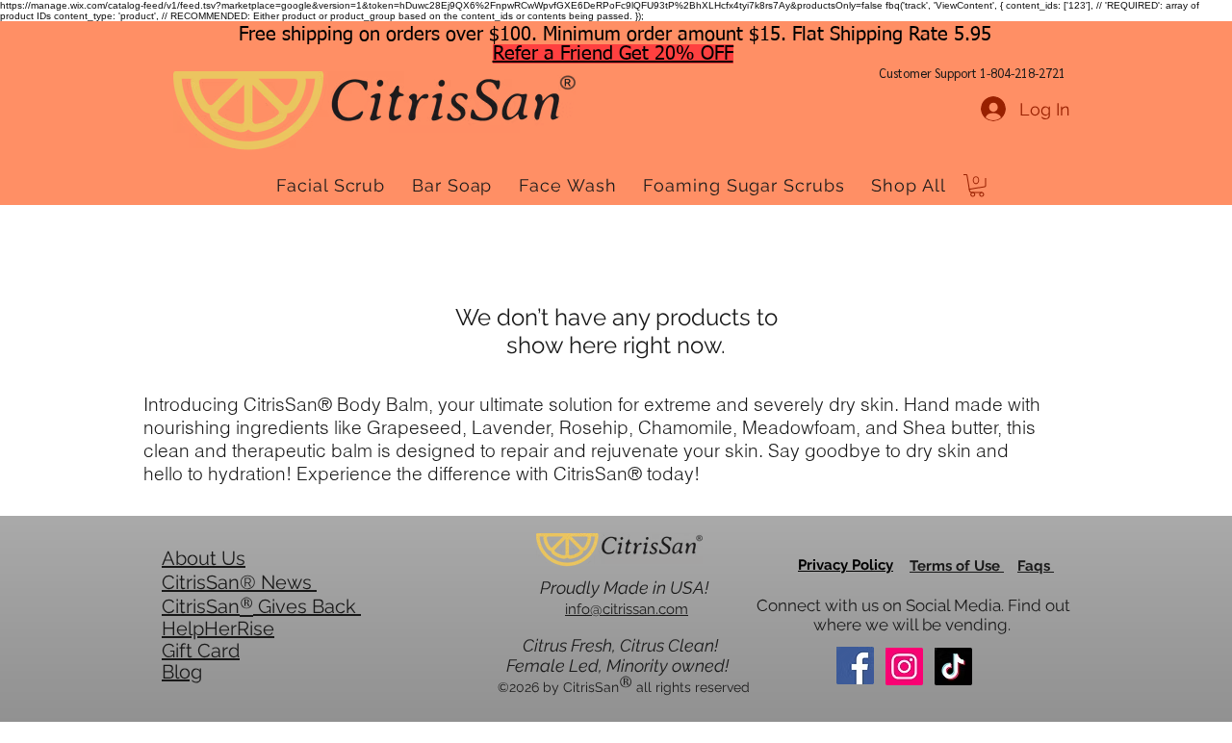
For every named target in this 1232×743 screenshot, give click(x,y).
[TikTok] (953, 666)
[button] (976, 185)
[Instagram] (904, 666)
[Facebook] (855, 665)
